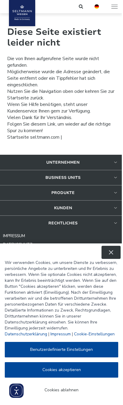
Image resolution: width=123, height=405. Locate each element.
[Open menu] (115, 6)
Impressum (60, 334)
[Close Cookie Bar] (111, 252)
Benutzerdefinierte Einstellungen (61, 349)
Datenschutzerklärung (26, 334)
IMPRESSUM (14, 236)
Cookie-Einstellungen (94, 334)
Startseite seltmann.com (33, 137)
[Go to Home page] (22, 13)
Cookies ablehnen (61, 390)
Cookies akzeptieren (61, 370)
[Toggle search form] (81, 6)
